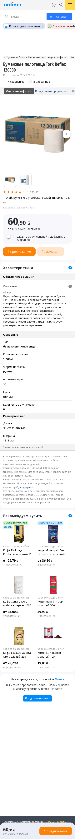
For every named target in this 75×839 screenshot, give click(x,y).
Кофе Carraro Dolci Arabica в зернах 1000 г (18, 603)
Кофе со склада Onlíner (16, 546)
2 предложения (46, 564)
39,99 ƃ (43, 612)
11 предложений (12, 564)
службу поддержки (22, 487)
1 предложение (46, 616)
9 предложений (12, 616)
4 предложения (12, 667)
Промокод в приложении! (24, 26)
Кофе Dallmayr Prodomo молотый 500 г (18, 552)
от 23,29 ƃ (10, 663)
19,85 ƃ (43, 663)
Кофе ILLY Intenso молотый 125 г (49, 654)
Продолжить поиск (37, 698)
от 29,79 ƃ (10, 560)
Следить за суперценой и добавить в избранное (41, 238)
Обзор (8, 527)
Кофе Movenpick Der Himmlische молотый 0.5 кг (51, 552)
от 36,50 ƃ (45, 560)
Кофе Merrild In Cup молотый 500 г (50, 603)
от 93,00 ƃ (10, 612)
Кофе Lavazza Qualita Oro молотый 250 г (17, 654)
